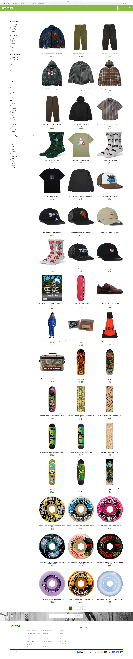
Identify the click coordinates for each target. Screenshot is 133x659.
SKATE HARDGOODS (33, 8)
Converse (13, 128)
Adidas (13, 107)
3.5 (12, 67)
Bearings (13, 165)
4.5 (12, 71)
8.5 (12, 85)
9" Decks (13, 31)
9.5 (12, 89)
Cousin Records (15, 129)
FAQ (61, 638)
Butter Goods (14, 122)
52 (84, 608)
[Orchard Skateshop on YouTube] (4, 3)
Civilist (13, 126)
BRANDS (25, 8)
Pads (12, 147)
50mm (13, 38)
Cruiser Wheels (14, 57)
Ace (12, 105)
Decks (12, 158)
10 (12, 90)
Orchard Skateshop (16, 651)
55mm (13, 45)
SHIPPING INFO (63, 643)
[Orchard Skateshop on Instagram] (6, 3)
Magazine (13, 146)
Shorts (13, 167)
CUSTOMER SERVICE (64, 636)
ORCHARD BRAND (70, 8)
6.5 (12, 78)
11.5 (12, 96)
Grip (12, 160)
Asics (12, 112)
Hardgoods (14, 156)
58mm (13, 49)
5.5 (12, 74)
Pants (12, 149)
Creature (13, 131)
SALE (86, 8)
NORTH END (45, 646)
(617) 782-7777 (14, 3)
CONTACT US (22, 3)
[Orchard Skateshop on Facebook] (1, 3)
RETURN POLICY (63, 641)
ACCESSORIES (60, 8)
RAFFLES (34, 3)
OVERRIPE (80, 8)
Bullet (12, 121)
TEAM (61, 630)
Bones (12, 115)
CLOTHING (51, 8)
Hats (12, 144)
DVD (12, 142)
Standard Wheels (15, 61)
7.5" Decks (13, 26)
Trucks (12, 162)
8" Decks (13, 28)
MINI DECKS (14, 24)
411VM (13, 103)
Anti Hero (13, 110)
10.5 (12, 92)
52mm (13, 40)
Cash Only (13, 124)
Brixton (13, 117)
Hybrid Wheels (14, 59)
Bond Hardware (15, 114)
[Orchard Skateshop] (11, 8)
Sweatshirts (14, 153)
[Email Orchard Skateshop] (8, 3)
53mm (13, 42)
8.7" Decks (13, 30)
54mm (13, 43)
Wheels (13, 163)
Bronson (13, 119)
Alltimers (13, 108)
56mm (13, 47)
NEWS (28, 3)
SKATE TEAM (41, 3)
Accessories (14, 139)
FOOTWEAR (44, 8)
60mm (13, 50)
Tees (12, 155)
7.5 (12, 81)
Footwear (13, 151)
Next (89, 608)
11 (11, 94)
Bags (12, 140)
